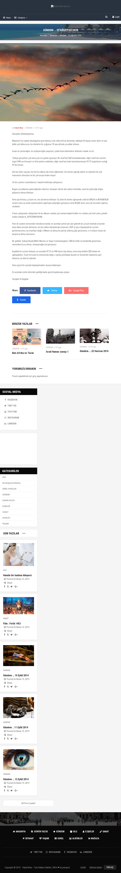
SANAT (5, 512)
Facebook (31, 290)
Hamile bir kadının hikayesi (17, 575)
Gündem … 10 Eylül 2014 (16, 675)
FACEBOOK (12, 399)
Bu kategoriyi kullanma (11, 483)
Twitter (54, 290)
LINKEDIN (12, 423)
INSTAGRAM (13, 417)
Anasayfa (43, 35)
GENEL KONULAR (9, 489)
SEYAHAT (6, 518)
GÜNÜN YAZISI (8, 500)
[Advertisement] (18, 448)
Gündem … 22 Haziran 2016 (94, 351)
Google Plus (78, 290)
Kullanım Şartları (95, 867)
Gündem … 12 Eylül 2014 (16, 779)
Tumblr (23, 300)
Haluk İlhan (18, 128)
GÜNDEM (53, 35)
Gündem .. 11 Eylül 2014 (15, 727)
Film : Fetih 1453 (12, 623)
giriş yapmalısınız (40, 376)
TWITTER (12, 405)
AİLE (4, 477)
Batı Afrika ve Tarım (23, 352)
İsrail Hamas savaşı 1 (57, 351)
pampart (66, 867)
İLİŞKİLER (6, 506)
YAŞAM (5, 523)
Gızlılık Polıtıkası (83, 868)
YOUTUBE (12, 411)
